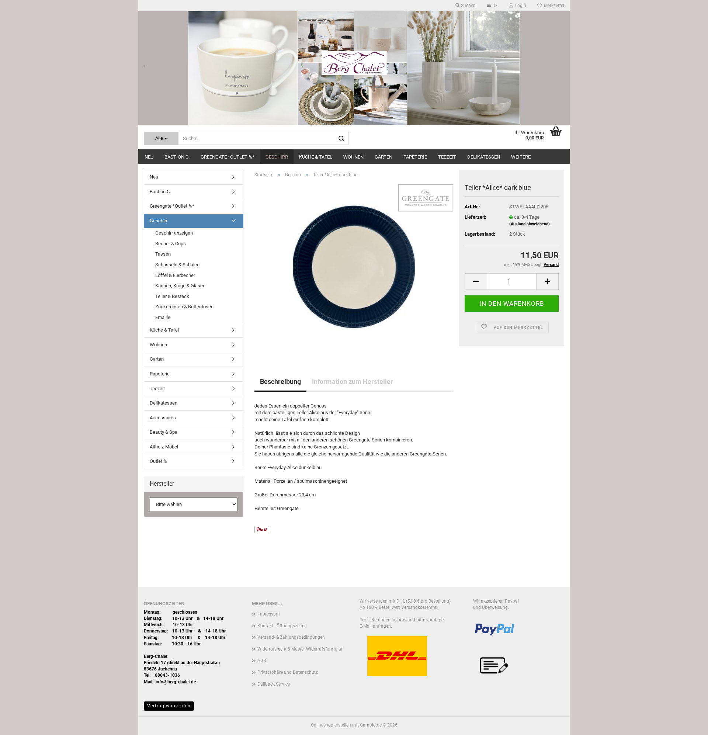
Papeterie (415, 157)
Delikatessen (483, 157)
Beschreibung (280, 381)
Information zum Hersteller (352, 381)
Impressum (268, 614)
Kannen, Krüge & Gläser (179, 285)
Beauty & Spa (163, 432)
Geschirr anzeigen (174, 233)
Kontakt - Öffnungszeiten (282, 625)
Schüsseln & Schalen (177, 264)
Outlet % (158, 461)
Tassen (163, 254)
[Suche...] (341, 138)
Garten (383, 157)
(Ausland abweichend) (529, 224)
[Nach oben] (688, 724)
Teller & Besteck (172, 296)
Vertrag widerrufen (169, 705)
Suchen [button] (468, 5)
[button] (492, 5)
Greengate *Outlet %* (227, 157)
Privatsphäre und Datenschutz (287, 672)
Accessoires (163, 417)
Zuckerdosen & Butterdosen (184, 306)
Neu (149, 157)
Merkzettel (553, 5)
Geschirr (277, 157)
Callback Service (273, 684)
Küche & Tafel (315, 157)
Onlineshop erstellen (331, 725)
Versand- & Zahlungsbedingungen (291, 637)
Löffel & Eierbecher (175, 275)
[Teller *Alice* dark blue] (354, 266)
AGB (261, 660)
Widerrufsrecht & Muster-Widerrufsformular (300, 649)
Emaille (162, 317)
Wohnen (353, 157)
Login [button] (519, 5)
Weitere (521, 157)
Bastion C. (177, 157)
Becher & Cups (170, 243)
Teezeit (447, 157)
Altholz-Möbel (164, 447)
